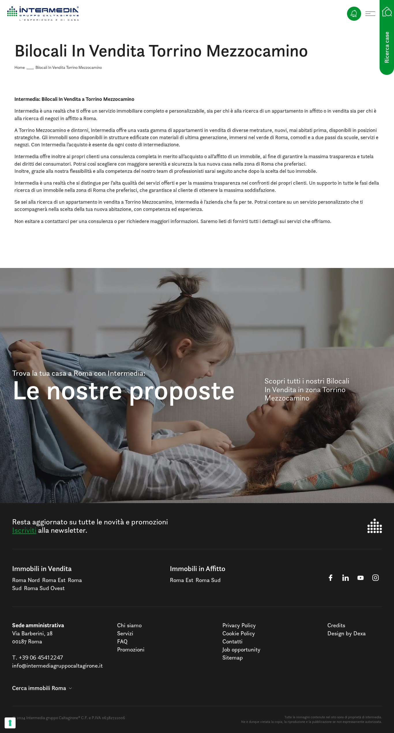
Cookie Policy (238, 633)
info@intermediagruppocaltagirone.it (57, 665)
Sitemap (232, 657)
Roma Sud (208, 580)
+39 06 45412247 (41, 657)
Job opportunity (241, 649)
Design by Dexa (346, 633)
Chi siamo (129, 625)
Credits (336, 625)
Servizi (125, 633)
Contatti (232, 641)
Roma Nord (26, 580)
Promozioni (131, 649)
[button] (42, 688)
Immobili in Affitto (197, 568)
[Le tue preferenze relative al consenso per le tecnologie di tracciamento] (10, 722)
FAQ (122, 641)
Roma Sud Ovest (44, 588)
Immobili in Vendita (42, 568)
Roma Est (53, 580)
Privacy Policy (239, 625)
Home (19, 67)
